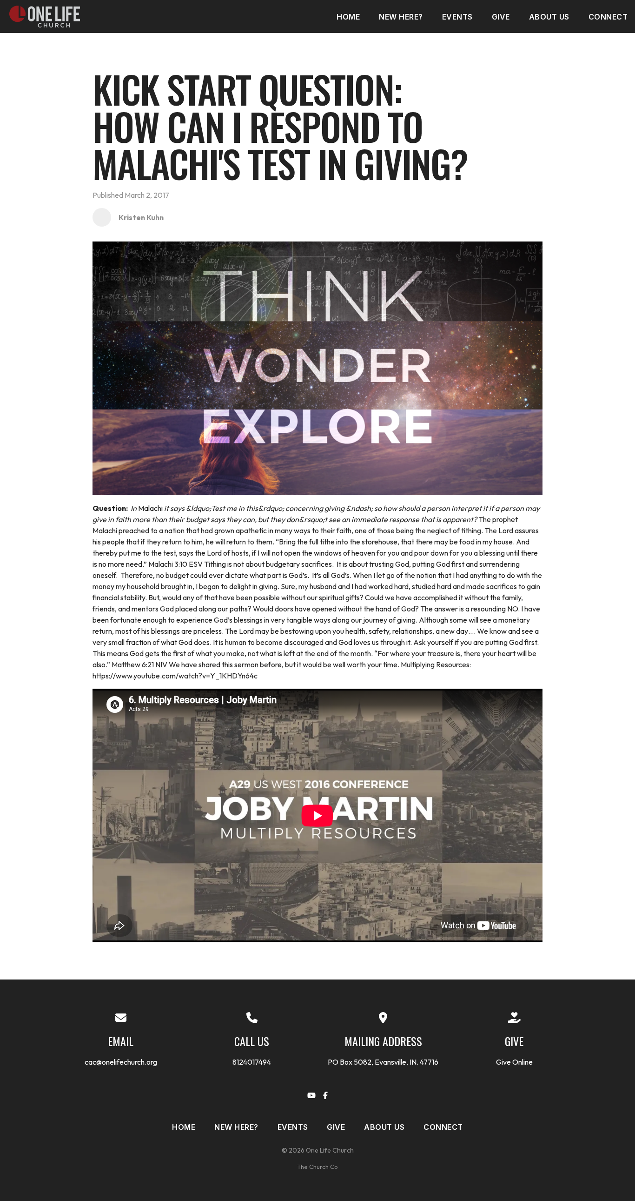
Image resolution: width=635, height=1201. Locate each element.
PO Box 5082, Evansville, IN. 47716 (383, 1062)
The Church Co (317, 1166)
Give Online (514, 1062)
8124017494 (251, 1062)
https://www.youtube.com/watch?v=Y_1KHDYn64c (175, 675)
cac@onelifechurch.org (121, 1062)
